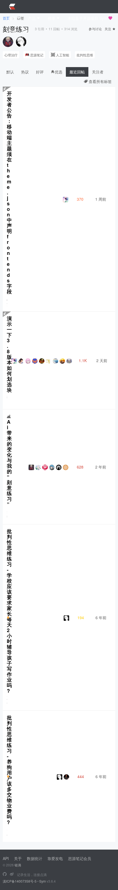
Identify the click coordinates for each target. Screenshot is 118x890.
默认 (10, 72)
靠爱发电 (55, 858)
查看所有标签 (100, 81)
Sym (42, 881)
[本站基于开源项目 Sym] (5, 874)
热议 (25, 72)
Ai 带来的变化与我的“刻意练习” (9, 463)
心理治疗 (11, 55)
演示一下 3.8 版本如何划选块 (9, 354)
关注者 (97, 72)
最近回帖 (77, 72)
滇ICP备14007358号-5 (19, 881)
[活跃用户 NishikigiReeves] (8, 42)
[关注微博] (12, 874)
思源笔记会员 (79, 858)
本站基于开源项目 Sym (87, 18)
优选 (58, 72)
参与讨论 (95, 28)
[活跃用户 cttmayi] (21, 42)
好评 (40, 72)
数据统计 (34, 858)
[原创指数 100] (8, 617)
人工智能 (62, 55)
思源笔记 (36, 55)
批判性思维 (85, 55)
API (6, 858)
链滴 (18, 865)
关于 (18, 858)
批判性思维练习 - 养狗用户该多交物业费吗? (9, 770)
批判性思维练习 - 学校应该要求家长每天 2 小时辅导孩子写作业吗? (9, 611)
